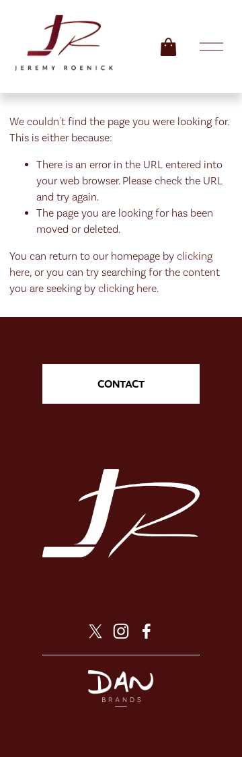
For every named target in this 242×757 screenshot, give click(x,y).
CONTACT (121, 384)
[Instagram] (121, 631)
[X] (95, 631)
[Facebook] (146, 631)
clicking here (127, 288)
